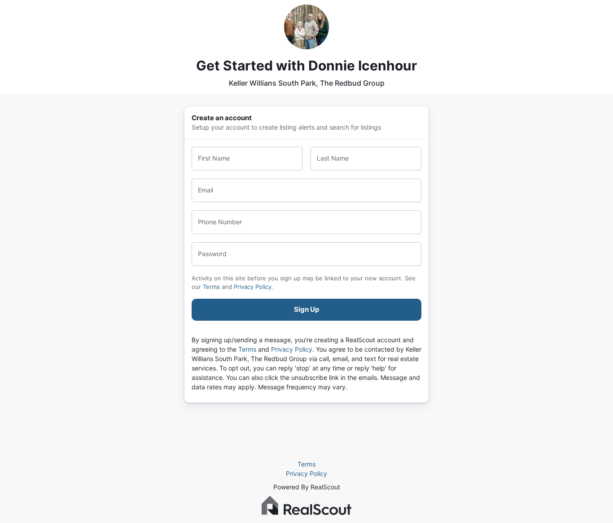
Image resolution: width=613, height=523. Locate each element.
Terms (211, 286)
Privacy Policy (252, 286)
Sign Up (306, 309)
